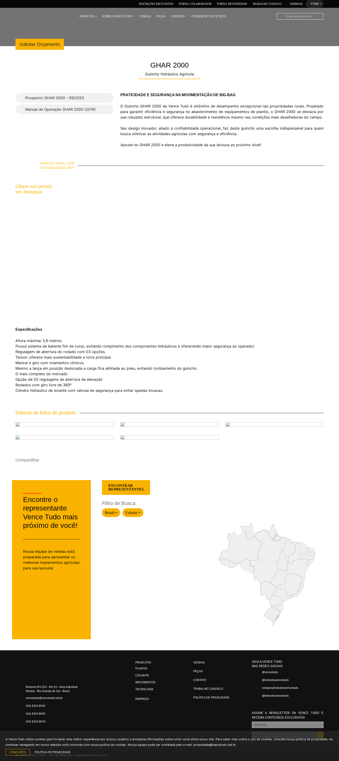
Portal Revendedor (232, 4)
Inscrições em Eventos (155, 4)
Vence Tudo (44, 16)
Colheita (142, 675)
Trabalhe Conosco (267, 4)
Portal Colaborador (195, 4)
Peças (161, 16)
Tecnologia (144, 689)
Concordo (17, 752)
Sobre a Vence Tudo (117, 16)
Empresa (142, 699)
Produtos (87, 16)
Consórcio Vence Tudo (208, 16)
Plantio (141, 668)
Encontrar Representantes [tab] (126, 487)
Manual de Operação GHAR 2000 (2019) (60, 109)
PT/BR (315, 4)
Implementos (145, 682)
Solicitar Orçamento (39, 44)
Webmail (296, 4)
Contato (177, 16)
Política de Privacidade (211, 697)
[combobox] (111, 512)
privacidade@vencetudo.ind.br (214, 744)
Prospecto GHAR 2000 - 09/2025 (54, 97)
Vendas (145, 16)
